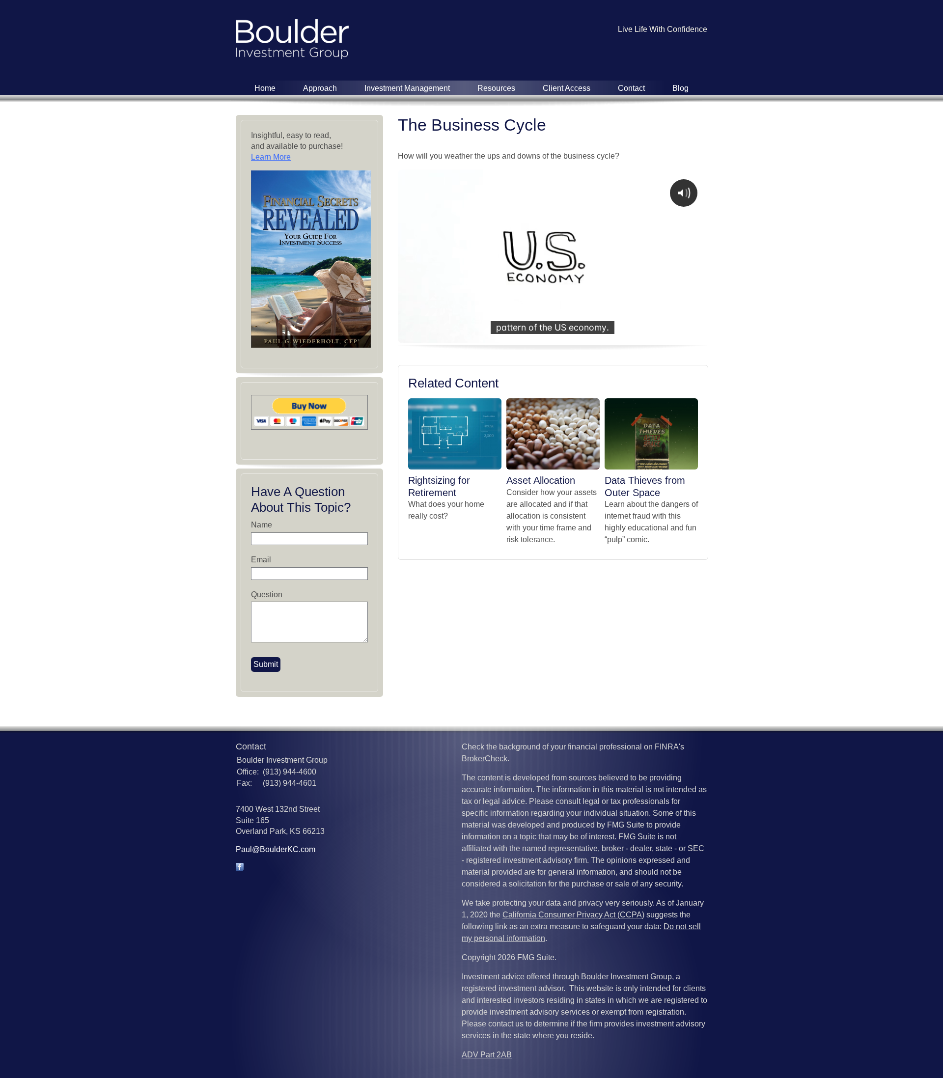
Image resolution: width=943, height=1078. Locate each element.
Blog (680, 88)
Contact (631, 88)
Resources (496, 88)
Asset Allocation (540, 480)
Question (266, 594)
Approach (320, 88)
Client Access (566, 88)
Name (261, 525)
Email (261, 559)
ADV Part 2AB (487, 1054)
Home (265, 88)
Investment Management (407, 88)
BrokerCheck (484, 758)
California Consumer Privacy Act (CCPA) (573, 915)
